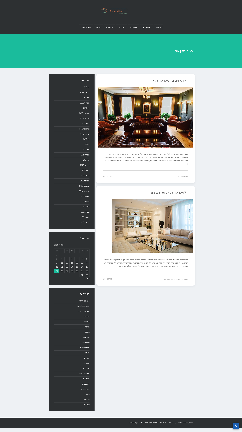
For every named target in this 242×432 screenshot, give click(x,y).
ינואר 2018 (85, 123)
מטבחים (121, 27)
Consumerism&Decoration (121, 10)
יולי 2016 (86, 201)
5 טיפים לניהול (84, 301)
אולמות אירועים (83, 311)
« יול (87, 278)
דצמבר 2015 (84, 222)
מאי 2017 (86, 149)
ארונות (87, 327)
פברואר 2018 (84, 118)
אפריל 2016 (85, 212)
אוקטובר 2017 (84, 129)
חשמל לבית (86, 27)
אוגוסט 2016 (84, 196)
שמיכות (86, 405)
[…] (187, 164)
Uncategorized (83, 306)
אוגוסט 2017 (85, 134)
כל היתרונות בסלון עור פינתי (168, 81)
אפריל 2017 (85, 155)
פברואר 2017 (84, 165)
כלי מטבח (85, 342)
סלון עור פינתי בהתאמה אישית (167, 193)
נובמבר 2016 (84, 181)
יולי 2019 (86, 108)
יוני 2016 (86, 207)
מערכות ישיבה (183, 177)
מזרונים (86, 363)
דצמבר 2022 (84, 92)
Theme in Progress (184, 422)
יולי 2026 (86, 87)
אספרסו (133, 27)
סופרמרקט (146, 27)
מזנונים (86, 358)
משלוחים (86, 379)
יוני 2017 (86, 144)
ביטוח (98, 27)
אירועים (109, 27)
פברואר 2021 (84, 103)
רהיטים (166, 279)
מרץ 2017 (86, 160)
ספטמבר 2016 (84, 191)
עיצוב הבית (173, 279)
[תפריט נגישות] (236, 426)
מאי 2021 (86, 97)
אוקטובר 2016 (84, 186)
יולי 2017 (86, 139)
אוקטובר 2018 (84, 113)
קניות (87, 394)
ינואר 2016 (85, 217)
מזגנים (87, 353)
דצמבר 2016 (84, 175)
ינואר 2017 (85, 170)
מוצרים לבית (84, 347)
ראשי (158, 27)
